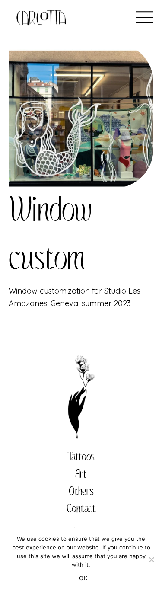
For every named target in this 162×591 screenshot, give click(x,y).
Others (81, 492)
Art (81, 475)
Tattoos (81, 457)
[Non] (151, 559)
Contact (81, 509)
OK (83, 578)
